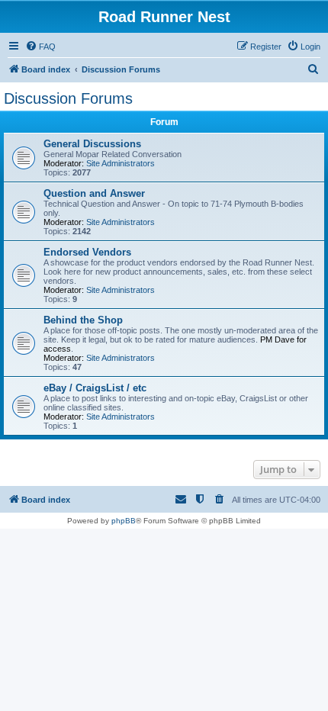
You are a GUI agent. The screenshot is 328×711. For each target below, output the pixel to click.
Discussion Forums (68, 98)
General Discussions (92, 144)
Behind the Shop (83, 320)
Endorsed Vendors (87, 252)
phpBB (123, 520)
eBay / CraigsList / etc (94, 388)
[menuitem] (40, 46)
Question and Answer (94, 193)
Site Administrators (120, 163)
